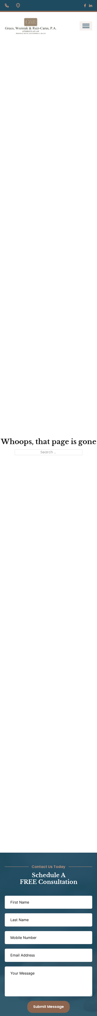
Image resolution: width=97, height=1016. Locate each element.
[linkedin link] (90, 5)
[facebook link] (85, 5)
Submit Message (48, 1006)
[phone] (7, 5)
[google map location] (18, 5)
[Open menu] (86, 25)
